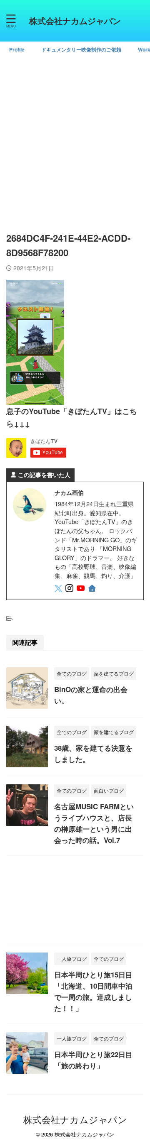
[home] (93, 589)
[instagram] (70, 589)
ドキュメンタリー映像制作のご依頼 (81, 49)
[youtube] (81, 589)
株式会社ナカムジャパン (75, 21)
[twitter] (59, 589)
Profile (17, 49)
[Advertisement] (75, 139)
